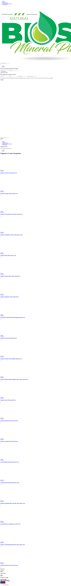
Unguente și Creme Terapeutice (7, 3)
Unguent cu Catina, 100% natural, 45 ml (8, 172)
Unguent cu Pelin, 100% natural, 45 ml (8, 255)
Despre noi (4, 142)
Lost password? (2, 72)
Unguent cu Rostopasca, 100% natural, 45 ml (9, 296)
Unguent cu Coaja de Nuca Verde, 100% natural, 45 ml (11, 214)
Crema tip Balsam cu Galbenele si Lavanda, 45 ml (10, 523)
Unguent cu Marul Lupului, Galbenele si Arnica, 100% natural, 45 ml (14, 379)
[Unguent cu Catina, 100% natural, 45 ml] (9, 168)
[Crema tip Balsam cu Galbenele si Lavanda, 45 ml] (9, 519)
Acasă (3, 1)
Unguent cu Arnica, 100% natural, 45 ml (8, 338)
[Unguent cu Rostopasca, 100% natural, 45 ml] (9, 292)
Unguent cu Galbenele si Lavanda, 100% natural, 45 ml (11, 234)
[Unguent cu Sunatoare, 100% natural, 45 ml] (9, 416)
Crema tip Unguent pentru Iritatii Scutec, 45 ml (9, 482)
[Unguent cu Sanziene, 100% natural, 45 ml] (9, 189)
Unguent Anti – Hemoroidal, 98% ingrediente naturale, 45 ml (12, 317)
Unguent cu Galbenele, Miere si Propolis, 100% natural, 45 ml (12, 503)
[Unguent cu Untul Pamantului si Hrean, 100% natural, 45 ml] (9, 540)
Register (3, 66)
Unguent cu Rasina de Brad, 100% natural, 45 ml (10, 276)
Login (3, 65)
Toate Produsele (4, 4)
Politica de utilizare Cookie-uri (5, 580)
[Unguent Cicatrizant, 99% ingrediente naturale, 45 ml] (9, 354)
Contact (1, 571)
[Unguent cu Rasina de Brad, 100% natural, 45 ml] (9, 271)
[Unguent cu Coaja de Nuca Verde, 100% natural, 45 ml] (9, 209)
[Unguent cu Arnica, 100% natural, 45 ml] (9, 333)
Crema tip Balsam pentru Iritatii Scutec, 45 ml (9, 461)
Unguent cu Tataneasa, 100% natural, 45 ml (9, 565)
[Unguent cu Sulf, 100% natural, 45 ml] (9, 395)
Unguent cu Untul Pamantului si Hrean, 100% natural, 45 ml (12, 544)
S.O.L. (1, 575)
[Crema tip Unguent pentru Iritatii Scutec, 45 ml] (9, 478)
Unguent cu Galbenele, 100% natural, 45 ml (9, 441)
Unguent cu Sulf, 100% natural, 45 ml (8, 400)
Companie (2, 570)
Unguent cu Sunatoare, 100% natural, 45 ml (9, 420)
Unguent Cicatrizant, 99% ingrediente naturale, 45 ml (11, 358)
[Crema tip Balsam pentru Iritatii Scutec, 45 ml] (9, 457)
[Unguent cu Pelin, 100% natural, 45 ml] (9, 251)
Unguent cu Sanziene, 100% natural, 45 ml (8, 193)
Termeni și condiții (3, 579)
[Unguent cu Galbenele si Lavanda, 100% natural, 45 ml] (9, 230)
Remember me (4, 71)
